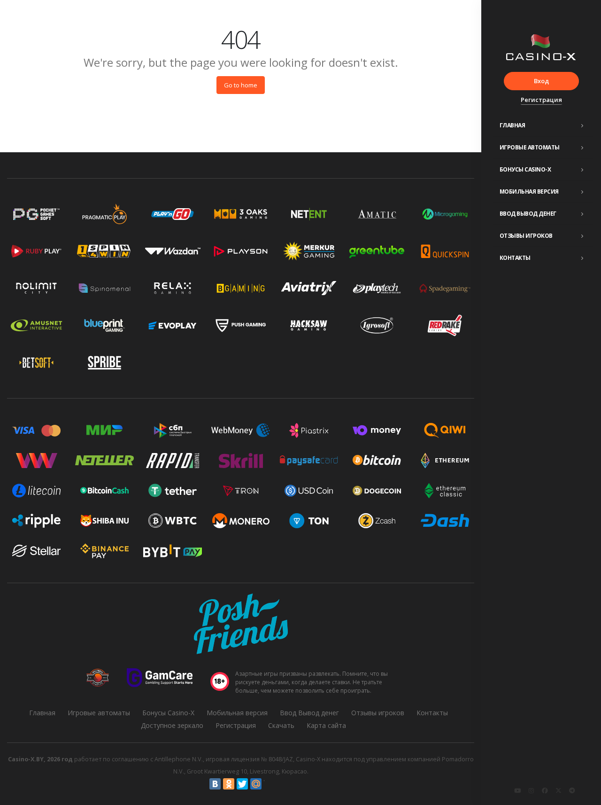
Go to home (240, 85)
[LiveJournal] (269, 783)
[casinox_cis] (531, 790)
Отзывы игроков (526, 236)
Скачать (281, 725)
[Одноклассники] (228, 783)
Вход (541, 81)
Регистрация (541, 99)
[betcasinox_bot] (571, 790)
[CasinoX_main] (558, 790)
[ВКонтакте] (215, 783)
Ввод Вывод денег (528, 214)
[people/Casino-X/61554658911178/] (544, 790)
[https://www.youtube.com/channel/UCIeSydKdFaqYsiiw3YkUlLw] (517, 790)
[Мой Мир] (256, 783)
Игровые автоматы (530, 147)
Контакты (515, 258)
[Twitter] (242, 783)
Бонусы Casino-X (525, 169)
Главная (512, 125)
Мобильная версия (529, 191)
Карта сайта (326, 725)
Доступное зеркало (172, 725)
